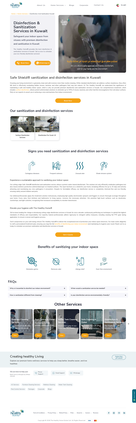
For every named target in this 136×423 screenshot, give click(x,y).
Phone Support (40, 373)
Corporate (84, 5)
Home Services (57, 5)
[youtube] (119, 413)
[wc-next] (128, 324)
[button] (37, 288)
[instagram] (114, 413)
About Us (41, 5)
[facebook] (109, 413)
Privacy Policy (52, 413)
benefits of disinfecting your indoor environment (71, 224)
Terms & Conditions (39, 413)
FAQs (72, 413)
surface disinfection (22, 90)
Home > (14, 14)
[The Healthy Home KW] (16, 5)
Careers (87, 413)
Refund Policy (63, 413)
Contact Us (99, 5)
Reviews (95, 413)
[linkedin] (124, 413)
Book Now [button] (25, 63)
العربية (123, 5)
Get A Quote (68, 235)
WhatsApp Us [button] (44, 63)
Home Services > (23, 14)
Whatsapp (76, 373)
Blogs (71, 5)
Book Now (68, 101)
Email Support (60, 373)
